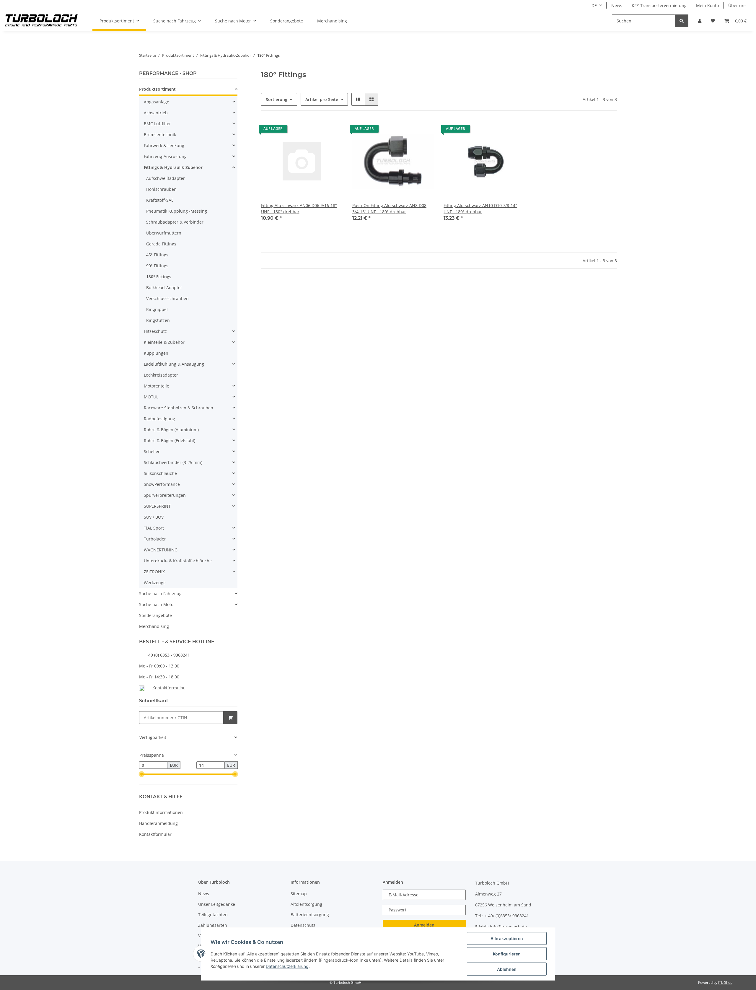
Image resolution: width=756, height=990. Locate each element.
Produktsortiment (157, 89)
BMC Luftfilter (157, 123)
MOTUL (151, 397)
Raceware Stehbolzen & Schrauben (178, 408)
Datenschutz (303, 925)
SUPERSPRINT (157, 506)
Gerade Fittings (161, 244)
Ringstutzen (158, 320)
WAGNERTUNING (160, 550)
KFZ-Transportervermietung (659, 5)
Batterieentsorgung (310, 914)
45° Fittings (157, 255)
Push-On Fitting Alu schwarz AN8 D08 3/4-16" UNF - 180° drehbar (389, 208)
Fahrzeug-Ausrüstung (165, 156)
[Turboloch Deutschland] (41, 21)
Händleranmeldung (158, 823)
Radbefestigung (159, 418)
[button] (699, 21)
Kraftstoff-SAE (160, 200)
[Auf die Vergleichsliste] (317, 130)
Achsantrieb (156, 112)
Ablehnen (507, 969)
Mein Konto (707, 5)
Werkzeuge (155, 582)
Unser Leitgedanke (216, 904)
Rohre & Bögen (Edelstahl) (169, 440)
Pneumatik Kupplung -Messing (176, 211)
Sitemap (299, 893)
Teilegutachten (213, 914)
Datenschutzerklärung (287, 966)
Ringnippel (157, 309)
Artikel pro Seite (321, 99)
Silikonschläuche (160, 473)
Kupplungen (156, 353)
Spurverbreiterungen (165, 495)
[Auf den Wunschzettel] (332, 130)
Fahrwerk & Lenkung (164, 145)
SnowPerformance (162, 484)
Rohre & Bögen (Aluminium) (171, 429)
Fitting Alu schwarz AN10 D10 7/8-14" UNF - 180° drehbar (480, 208)
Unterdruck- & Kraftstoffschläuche (178, 561)
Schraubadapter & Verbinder (174, 222)
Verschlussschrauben (167, 298)
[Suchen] (681, 20)
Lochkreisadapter (161, 375)
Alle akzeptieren (507, 938)
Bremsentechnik (160, 134)
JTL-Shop (725, 982)
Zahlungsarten (212, 925)
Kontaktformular (168, 688)
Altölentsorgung (306, 904)
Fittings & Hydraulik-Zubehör (173, 167)
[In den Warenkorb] (230, 717)
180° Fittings (158, 276)
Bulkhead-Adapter (164, 287)
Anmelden (424, 925)
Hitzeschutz (155, 331)
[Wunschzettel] (713, 21)
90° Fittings (157, 265)
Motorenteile (156, 386)
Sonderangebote (155, 615)
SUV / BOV (154, 517)
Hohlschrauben (161, 189)
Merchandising (154, 626)
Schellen (152, 451)
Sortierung (276, 99)
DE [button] (594, 5)
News (616, 5)
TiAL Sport (154, 528)
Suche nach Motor (157, 604)
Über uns (737, 5)
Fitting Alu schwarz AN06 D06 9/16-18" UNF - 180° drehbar (299, 208)
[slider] (141, 774)
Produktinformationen (161, 812)
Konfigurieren (507, 953)
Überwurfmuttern (163, 233)
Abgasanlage (156, 102)
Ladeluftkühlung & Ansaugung (174, 364)
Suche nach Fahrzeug (160, 593)
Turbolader (155, 539)
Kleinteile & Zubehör (164, 342)
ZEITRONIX (154, 571)
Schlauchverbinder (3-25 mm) (173, 462)
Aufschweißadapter (165, 178)
